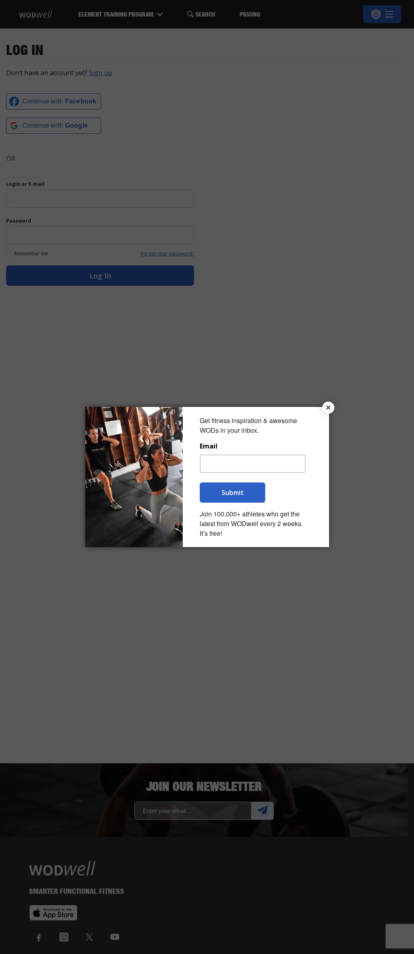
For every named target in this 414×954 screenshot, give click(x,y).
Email (209, 446)
